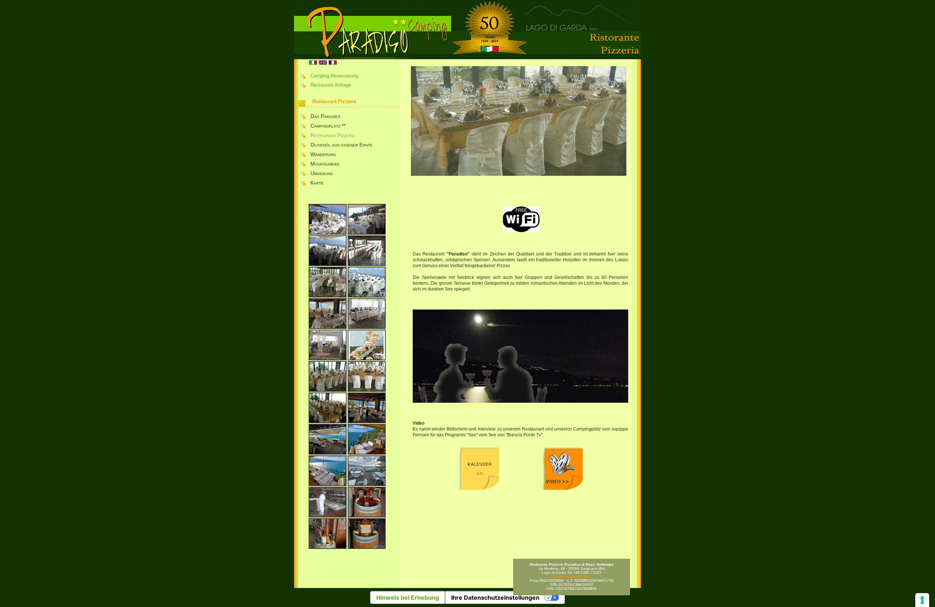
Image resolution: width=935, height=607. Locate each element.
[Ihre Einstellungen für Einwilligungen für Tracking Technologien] (922, 600)
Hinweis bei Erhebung (407, 597)
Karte (317, 183)
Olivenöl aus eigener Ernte (341, 145)
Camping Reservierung (334, 76)
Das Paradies (325, 116)
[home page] (467, 57)
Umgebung (321, 173)
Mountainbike (325, 164)
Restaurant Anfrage (330, 85)
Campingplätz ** (328, 126)
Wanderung (323, 154)
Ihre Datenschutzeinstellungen (495, 597)
